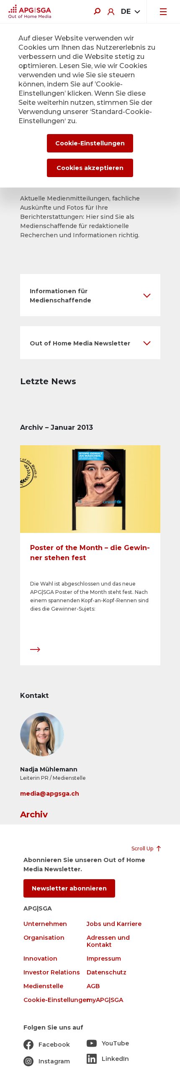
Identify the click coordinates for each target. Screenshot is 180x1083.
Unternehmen (45, 924)
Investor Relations (51, 972)
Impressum (104, 958)
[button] (90, 295)
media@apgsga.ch (49, 793)
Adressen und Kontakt (108, 941)
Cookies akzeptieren (90, 168)
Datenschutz (106, 972)
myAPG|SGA (105, 1000)
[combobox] (130, 12)
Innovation (40, 958)
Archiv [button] (34, 814)
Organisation (43, 937)
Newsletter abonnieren (69, 888)
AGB (93, 986)
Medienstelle (43, 986)
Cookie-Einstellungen (56, 1000)
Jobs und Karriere (114, 924)
